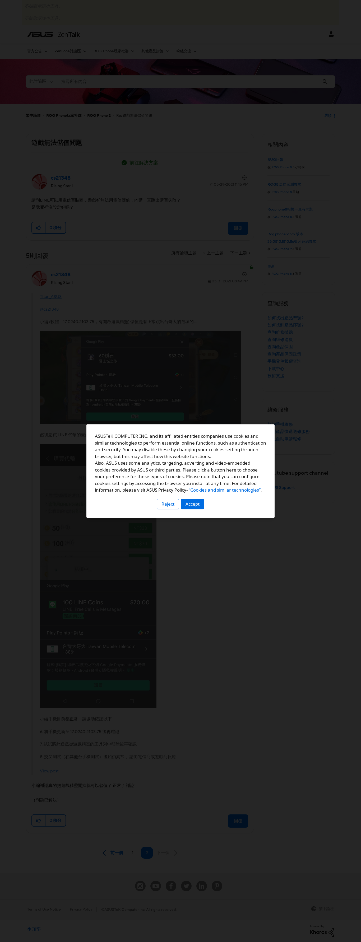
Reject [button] (167, 504)
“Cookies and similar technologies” (225, 490)
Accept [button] (193, 504)
